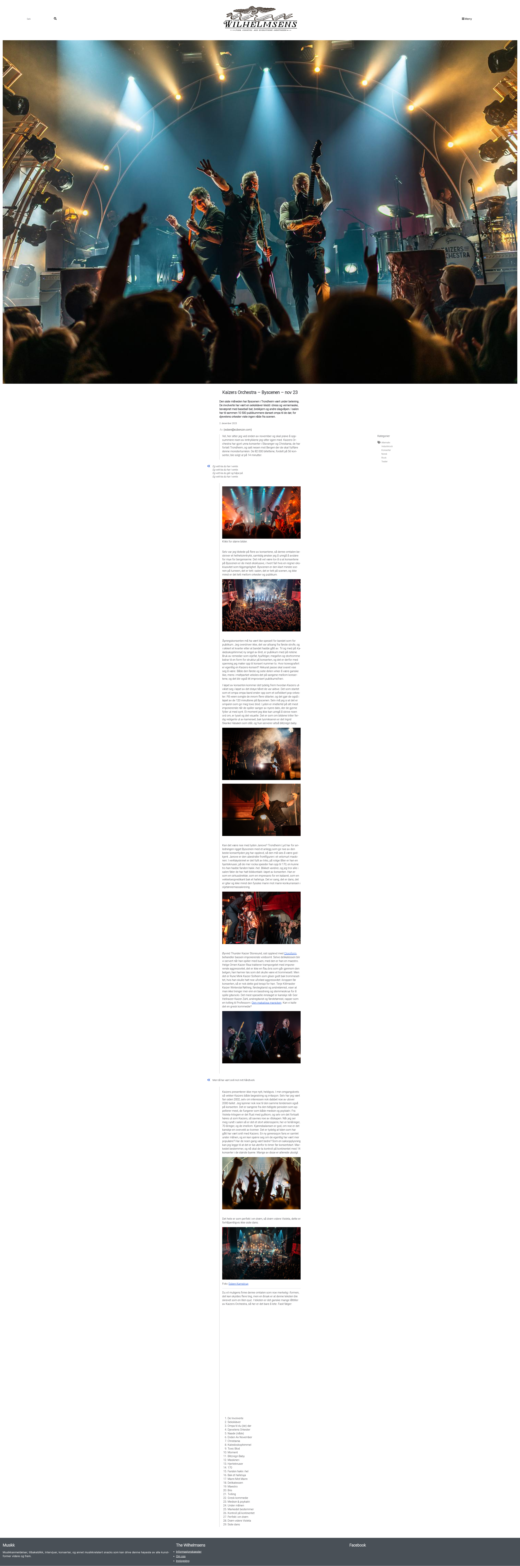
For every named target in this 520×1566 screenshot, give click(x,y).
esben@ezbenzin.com (238, 429)
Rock (383, 457)
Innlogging (182, 1560)
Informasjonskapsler (189, 1551)
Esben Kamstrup (238, 1283)
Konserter (386, 450)
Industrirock (387, 446)
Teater (384, 461)
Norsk (384, 454)
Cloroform (290, 953)
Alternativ (385, 442)
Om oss (181, 1556)
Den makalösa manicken (266, 1002)
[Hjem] (260, 19)
